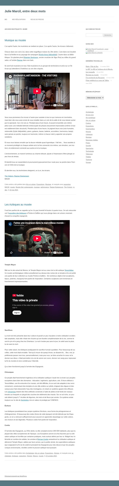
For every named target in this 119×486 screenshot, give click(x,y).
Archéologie (30, 453)
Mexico (35, 456)
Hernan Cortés (43, 439)
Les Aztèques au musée (18, 204)
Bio (6, 19)
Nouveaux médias (92, 140)
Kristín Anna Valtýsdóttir (47, 54)
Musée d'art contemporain (24, 187)
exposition (67, 184)
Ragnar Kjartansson (56, 187)
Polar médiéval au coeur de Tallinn (97, 80)
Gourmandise (90, 129)
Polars (88, 143)
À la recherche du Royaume (95, 78)
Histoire (56, 453)
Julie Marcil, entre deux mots (25, 11)
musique (37, 187)
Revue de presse (37, 19)
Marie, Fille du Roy (92, 66)
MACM (7, 187)
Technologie (90, 151)
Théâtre (88, 157)
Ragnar (20, 60)
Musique (48, 184)
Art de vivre (90, 115)
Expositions (40, 184)
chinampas (12, 392)
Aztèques (15, 456)
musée (12, 187)
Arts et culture (31, 184)
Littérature (89, 134)
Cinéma (88, 123)
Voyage (88, 162)
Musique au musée (15, 40)
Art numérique (90, 118)
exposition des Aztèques (17, 213)
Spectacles (89, 148)
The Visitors (68, 187)
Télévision (89, 154)
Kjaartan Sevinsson (31, 57)
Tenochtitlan (69, 270)
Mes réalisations (18, 19)
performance (45, 187)
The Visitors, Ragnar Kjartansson (17, 176)
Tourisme (89, 160)
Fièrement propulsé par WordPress (16, 476)
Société (88, 146)
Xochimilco (25, 400)
